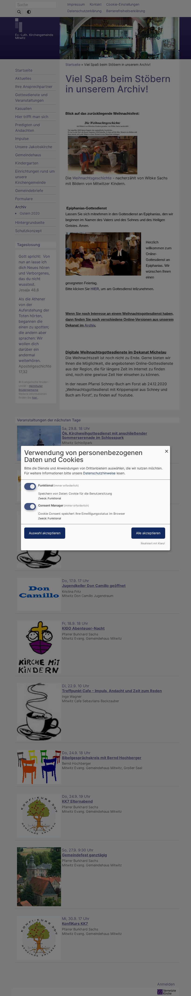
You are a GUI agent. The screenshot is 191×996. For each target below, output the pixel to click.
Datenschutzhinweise (99, 473)
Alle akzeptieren (148, 533)
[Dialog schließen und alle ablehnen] (166, 448)
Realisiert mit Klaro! (153, 543)
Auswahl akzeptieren (45, 533)
